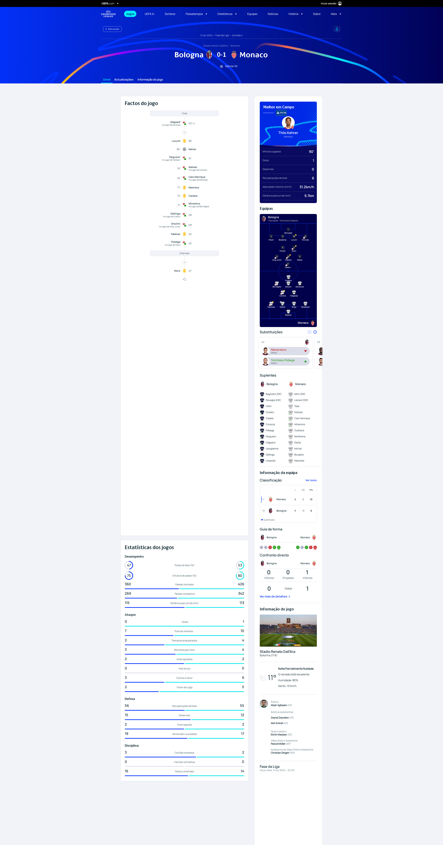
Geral (106, 79)
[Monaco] (271, 499)
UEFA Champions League (108, 14)
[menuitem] (131, 14)
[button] (196, 14)
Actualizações (123, 79)
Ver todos (311, 480)
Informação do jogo (150, 79)
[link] (130, 14)
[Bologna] (271, 510)
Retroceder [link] (113, 29)
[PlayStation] (281, 113)
